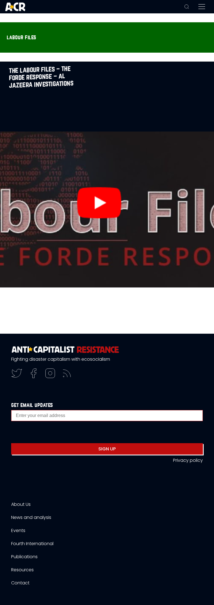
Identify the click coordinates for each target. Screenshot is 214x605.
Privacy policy (188, 460)
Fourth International (32, 543)
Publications (24, 556)
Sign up (107, 449)
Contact (20, 583)
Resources (22, 570)
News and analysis (31, 517)
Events (18, 530)
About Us (21, 504)
